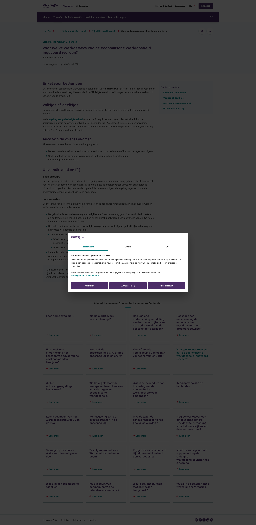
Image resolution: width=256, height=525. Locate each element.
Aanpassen (126, 286)
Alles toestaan (166, 286)
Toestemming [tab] (88, 246)
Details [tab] (128, 246)
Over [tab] (168, 246)
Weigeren (89, 286)
